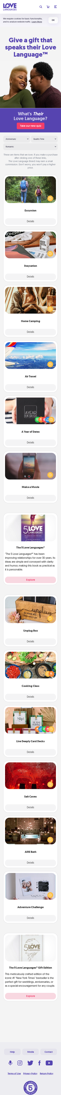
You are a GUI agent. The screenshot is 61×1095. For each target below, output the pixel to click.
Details (30, 221)
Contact (49, 1051)
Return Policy (46, 1073)
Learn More (37, 21)
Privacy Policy (30, 1073)
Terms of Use (14, 1073)
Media (30, 1051)
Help (12, 1051)
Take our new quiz (30, 126)
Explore (30, 579)
